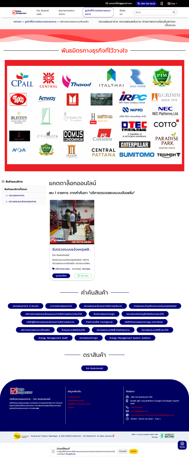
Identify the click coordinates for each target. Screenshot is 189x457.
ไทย (173, 3)
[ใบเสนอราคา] (162, 3)
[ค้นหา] (174, 12)
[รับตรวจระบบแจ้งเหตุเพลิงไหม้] (72, 222)
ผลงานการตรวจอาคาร (66, 12)
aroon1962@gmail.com (139, 411)
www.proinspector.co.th (140, 415)
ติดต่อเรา (122, 12)
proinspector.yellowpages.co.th (162, 415)
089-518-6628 (136, 407)
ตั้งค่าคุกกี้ (122, 451)
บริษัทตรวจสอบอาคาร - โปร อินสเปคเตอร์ (80, 436)
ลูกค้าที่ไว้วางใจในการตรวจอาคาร (97, 12)
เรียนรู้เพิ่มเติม (70, 454)
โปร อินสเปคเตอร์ (43, 12)
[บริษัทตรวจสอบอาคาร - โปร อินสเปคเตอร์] (20, 12)
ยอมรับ (133, 451)
